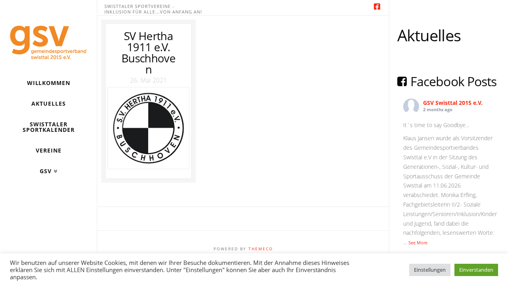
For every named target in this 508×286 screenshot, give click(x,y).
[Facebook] (377, 6)
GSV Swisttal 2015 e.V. (453, 102)
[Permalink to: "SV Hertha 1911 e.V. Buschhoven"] (148, 128)
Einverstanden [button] (476, 269)
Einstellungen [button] (430, 269)
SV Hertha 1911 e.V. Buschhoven (148, 52)
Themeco (260, 248)
